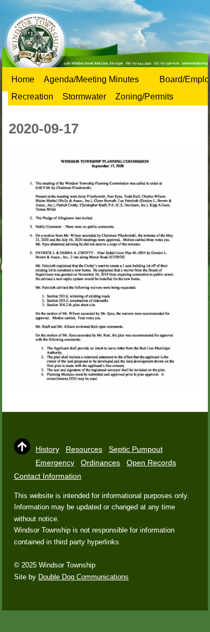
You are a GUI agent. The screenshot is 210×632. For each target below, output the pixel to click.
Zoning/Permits (144, 96)
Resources (84, 449)
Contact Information (47, 476)
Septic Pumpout (136, 449)
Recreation (32, 96)
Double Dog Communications (83, 577)
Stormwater (84, 96)
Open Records (151, 462)
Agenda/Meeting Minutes (91, 79)
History (47, 449)
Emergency (55, 462)
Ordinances (100, 462)
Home (22, 79)
